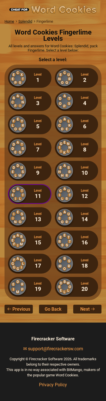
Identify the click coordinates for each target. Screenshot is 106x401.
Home (9, 21)
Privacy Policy (53, 384)
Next (85, 309)
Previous (21, 309)
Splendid (25, 21)
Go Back (53, 309)
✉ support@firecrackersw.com (53, 348)
